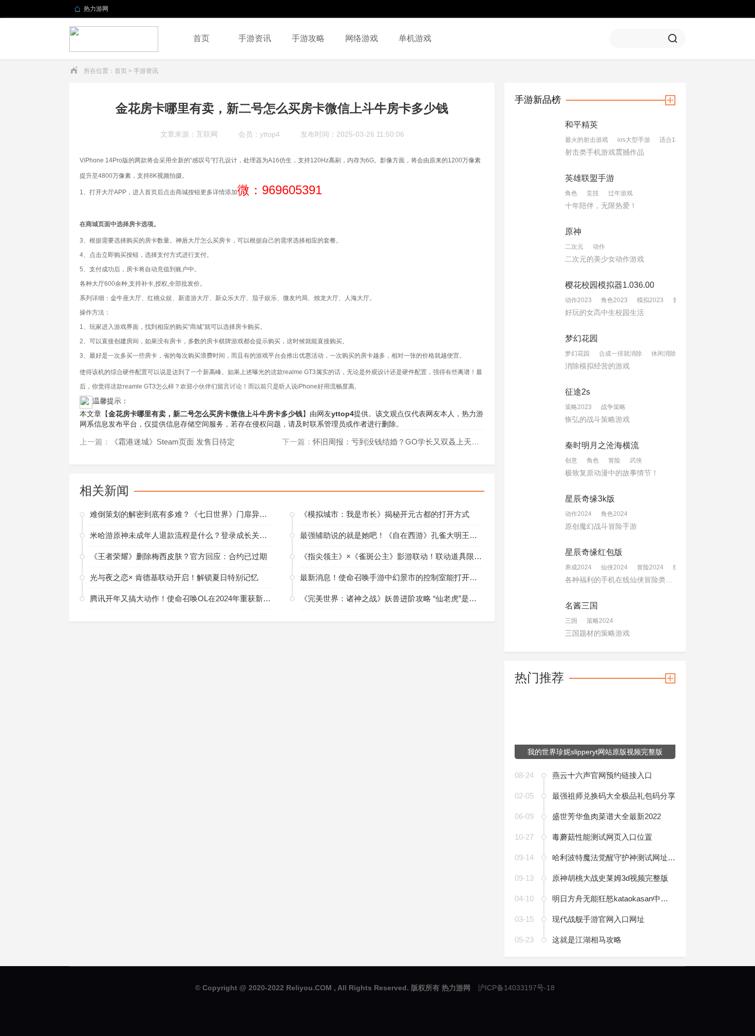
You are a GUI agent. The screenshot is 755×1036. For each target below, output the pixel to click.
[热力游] (113, 38)
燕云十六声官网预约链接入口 (602, 775)
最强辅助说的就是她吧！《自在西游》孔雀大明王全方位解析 (391, 535)
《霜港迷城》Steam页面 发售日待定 (172, 441)
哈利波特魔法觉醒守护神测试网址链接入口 (613, 857)
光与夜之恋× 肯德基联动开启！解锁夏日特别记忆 (174, 577)
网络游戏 (361, 38)
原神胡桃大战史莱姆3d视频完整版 (610, 878)
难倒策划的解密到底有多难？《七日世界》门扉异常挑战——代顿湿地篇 (181, 514)
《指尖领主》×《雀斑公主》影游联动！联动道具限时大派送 (391, 556)
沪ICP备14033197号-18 (516, 988)
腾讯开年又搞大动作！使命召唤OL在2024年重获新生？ (181, 598)
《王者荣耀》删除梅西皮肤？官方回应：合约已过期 (178, 556)
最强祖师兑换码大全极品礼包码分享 (613, 795)
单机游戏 (415, 38)
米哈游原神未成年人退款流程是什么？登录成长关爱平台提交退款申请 (181, 535)
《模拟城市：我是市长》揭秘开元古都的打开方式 (384, 514)
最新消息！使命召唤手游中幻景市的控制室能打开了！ (391, 577)
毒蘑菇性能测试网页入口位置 (602, 836)
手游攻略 (308, 38)
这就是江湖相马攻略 (586, 939)
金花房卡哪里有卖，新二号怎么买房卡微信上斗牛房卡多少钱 (205, 414)
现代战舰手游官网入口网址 (598, 919)
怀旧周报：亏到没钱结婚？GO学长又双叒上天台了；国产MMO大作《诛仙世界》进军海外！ (471, 441)
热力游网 (96, 8)
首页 (201, 38)
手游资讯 (254, 38)
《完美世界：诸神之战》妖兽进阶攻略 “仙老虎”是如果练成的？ (391, 598)
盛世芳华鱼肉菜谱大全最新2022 (606, 816)
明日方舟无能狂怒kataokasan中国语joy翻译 (613, 898)
